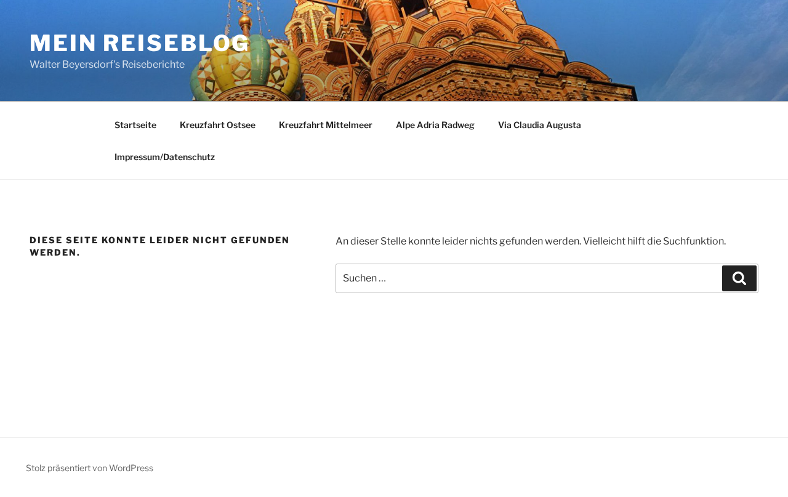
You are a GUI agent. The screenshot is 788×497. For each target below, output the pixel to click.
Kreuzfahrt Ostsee (217, 124)
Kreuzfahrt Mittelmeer (325, 124)
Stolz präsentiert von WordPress (89, 468)
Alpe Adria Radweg (435, 124)
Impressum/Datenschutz (165, 157)
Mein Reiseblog (140, 43)
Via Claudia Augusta (539, 124)
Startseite (135, 124)
